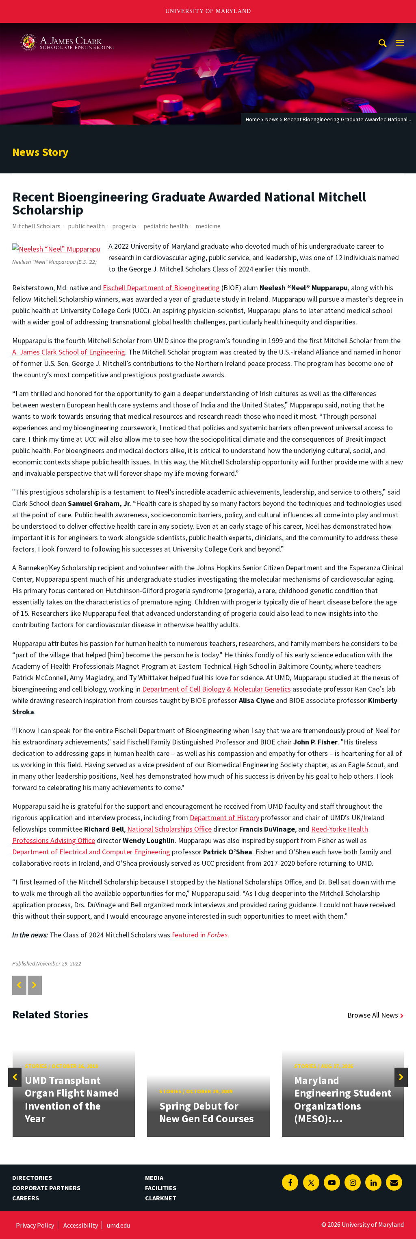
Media (154, 1177)
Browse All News (372, 1015)
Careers (25, 1198)
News (272, 119)
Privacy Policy (35, 1225)
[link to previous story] (19, 985)
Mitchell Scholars (36, 226)
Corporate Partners (46, 1188)
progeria (124, 226)
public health (86, 226)
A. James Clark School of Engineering (67, 30)
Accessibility (80, 1225)
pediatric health (165, 226)
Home (253, 119)
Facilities (160, 1188)
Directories (32, 1177)
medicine (208, 226)
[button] (15, 1077)
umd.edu (118, 1225)
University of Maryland (208, 11)
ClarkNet (160, 1198)
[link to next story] (34, 985)
